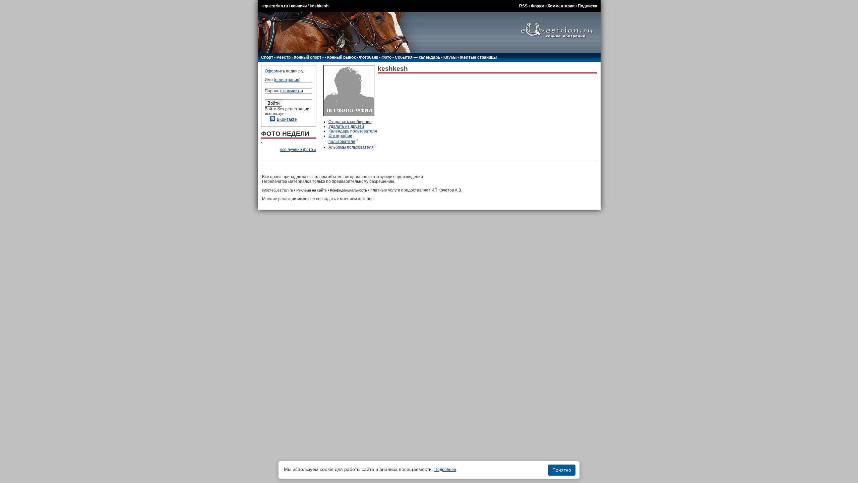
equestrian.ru (275, 6)
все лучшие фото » (298, 149)
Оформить (275, 71)
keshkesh (319, 6)
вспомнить (292, 91)
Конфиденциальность (348, 190)
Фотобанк (368, 57)
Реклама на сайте (311, 190)
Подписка (587, 6)
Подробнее (445, 469)
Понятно (561, 470)
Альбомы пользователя (351, 147)
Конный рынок (341, 57)
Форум (537, 6)
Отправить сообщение (350, 121)
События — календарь (417, 57)
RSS (523, 6)
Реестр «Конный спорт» (300, 57)
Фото (386, 57)
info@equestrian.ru (277, 190)
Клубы (449, 57)
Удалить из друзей (346, 126)
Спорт (267, 57)
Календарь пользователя (352, 131)
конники (299, 6)
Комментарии (561, 6)
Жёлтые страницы (478, 57)
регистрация (287, 79)
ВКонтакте (287, 119)
